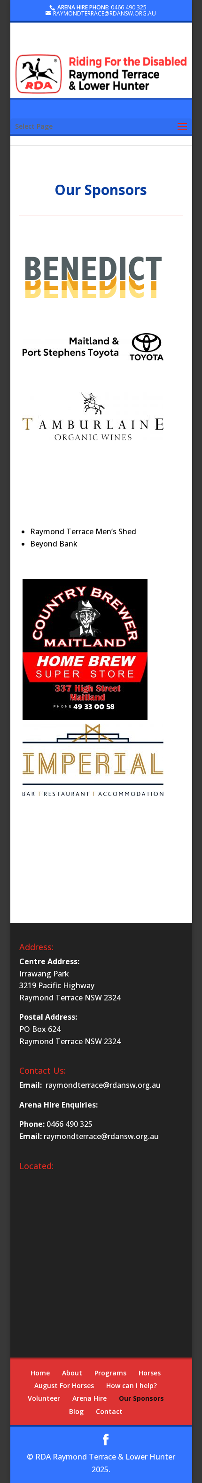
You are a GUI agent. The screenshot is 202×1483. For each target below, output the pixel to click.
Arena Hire (89, 1398)
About (72, 1372)
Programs (110, 1372)
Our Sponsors (141, 1398)
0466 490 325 (129, 7)
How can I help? (131, 1385)
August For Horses (64, 1385)
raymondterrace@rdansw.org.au (103, 1085)
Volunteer (44, 1398)
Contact (109, 1411)
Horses (150, 1372)
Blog (76, 1411)
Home (40, 1372)
